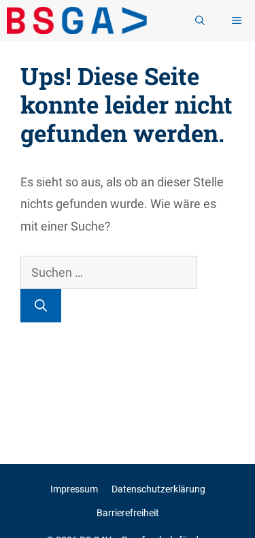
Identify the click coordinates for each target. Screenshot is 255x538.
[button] (200, 20)
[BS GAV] (77, 20)
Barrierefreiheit (128, 512)
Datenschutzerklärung (158, 489)
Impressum (74, 489)
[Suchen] (40, 305)
